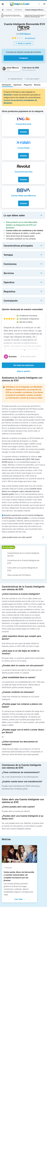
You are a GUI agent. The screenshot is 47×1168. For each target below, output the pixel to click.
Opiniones (17, 85)
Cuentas (9, 10)
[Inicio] (19, 4)
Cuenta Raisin (23, 148)
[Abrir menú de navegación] (3, 4)
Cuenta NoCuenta (23, 124)
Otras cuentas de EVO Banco (19, 575)
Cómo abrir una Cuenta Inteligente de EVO (22, 569)
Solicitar (23, 131)
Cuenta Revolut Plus (23, 171)
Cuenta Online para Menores (23, 195)
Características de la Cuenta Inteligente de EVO (23, 554)
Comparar (23, 58)
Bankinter (8, 94)
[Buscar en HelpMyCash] (39, 4)
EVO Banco (18, 10)
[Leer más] (23, 350)
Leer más (18, 899)
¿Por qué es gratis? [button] (32, 79)
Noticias (37, 85)
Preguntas (28, 85)
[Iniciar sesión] (44, 4)
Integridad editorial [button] (16, 79)
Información (6, 85)
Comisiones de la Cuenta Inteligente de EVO (23, 561)
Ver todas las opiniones (23, 365)
